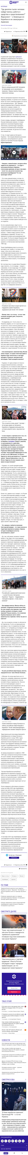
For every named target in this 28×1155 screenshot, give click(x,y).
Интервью (4, 6)
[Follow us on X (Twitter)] (5, 1141)
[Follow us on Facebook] (2, 1141)
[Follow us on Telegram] (16, 1141)
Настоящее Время (8, 149)
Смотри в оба (8, 1079)
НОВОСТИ (6, 1040)
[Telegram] (14, 1153)
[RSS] (19, 1141)
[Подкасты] (23, 1141)
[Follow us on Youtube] (9, 1141)
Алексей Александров (6, 25)
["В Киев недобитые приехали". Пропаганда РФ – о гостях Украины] (14, 1096)
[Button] (8, 31)
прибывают (18, 57)
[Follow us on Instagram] (12, 1141)
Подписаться (14, 857)
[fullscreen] (25, 158)
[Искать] (22, 1153)
